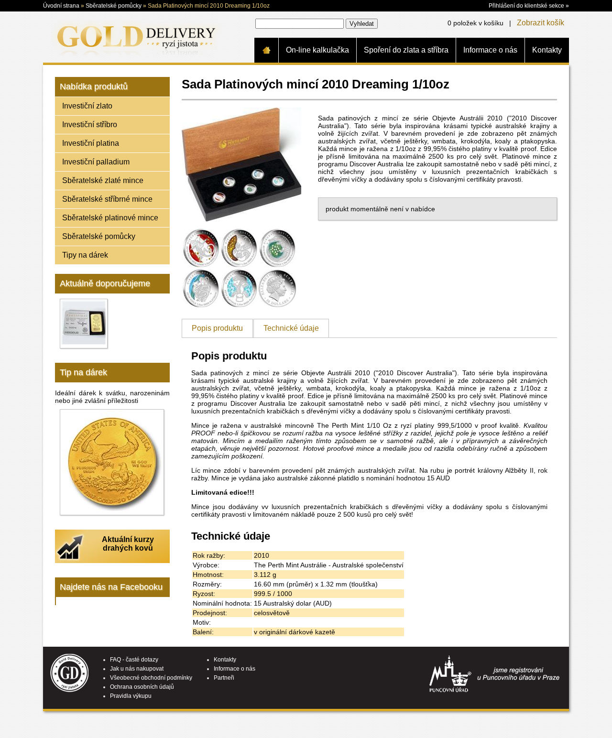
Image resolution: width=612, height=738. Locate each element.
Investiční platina (90, 143)
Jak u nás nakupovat (137, 668)
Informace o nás (490, 50)
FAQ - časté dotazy (134, 659)
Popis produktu (217, 328)
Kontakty (547, 50)
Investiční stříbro (89, 124)
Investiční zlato (87, 106)
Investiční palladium (96, 162)
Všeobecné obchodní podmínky (151, 677)
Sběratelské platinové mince (110, 218)
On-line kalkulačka (317, 50)
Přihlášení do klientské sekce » (529, 5)
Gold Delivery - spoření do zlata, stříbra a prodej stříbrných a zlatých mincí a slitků (134, 36)
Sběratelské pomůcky (114, 5)
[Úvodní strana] (266, 50)
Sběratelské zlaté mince (102, 180)
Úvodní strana (61, 5)
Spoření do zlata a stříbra (406, 50)
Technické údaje (291, 328)
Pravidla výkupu (131, 696)
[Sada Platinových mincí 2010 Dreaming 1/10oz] (241, 224)
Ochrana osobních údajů (142, 687)
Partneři (224, 677)
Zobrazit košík (540, 23)
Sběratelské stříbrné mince (107, 199)
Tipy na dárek (85, 255)
